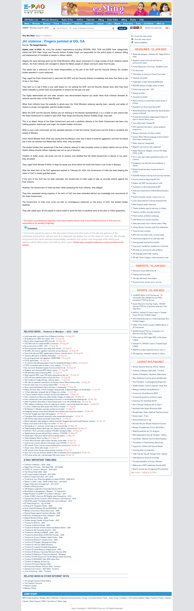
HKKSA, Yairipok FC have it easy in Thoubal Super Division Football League (149, 313)
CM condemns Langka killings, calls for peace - (47, 380)
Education (67, 23)
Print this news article (143, 39)
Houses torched (138, 93)
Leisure (100, 23)
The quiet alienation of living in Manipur (147, 461)
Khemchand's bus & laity (142, 419)
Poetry (161, 598)
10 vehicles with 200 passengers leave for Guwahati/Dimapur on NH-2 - (55, 363)
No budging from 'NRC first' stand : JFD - (44, 338)
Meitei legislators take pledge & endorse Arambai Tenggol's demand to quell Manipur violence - (64, 421)
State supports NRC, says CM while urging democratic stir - (51, 375)
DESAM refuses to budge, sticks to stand (148, 85)
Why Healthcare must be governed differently (150, 378)
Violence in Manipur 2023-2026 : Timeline (148, 370)
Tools (138, 23)
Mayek (117, 23)
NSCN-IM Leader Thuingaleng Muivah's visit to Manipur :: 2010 (48, 501)
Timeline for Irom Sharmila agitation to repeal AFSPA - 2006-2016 (49, 479)
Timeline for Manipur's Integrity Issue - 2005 (41, 539)
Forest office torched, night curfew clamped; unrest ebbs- (50, 440)
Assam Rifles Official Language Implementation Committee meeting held (151, 138)
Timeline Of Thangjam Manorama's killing (40, 542)
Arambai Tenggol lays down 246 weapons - (45, 414)
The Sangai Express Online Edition (37, 580)
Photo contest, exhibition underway (146, 216)
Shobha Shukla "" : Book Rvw (150, 385)
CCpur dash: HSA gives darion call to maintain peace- (49, 435)
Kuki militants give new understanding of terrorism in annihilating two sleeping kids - (60, 399)
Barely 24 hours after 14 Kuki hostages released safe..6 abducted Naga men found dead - (62, 389)
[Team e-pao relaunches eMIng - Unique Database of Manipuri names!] (116, 15)
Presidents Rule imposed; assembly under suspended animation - (53, 416)
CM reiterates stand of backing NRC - (43, 372)
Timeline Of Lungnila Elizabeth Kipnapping (40, 547)
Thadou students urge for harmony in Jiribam (149, 208)
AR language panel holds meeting (145, 253)
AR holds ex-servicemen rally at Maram (148, 250)
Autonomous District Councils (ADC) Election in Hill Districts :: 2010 (50, 498)
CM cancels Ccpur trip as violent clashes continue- (48, 450)
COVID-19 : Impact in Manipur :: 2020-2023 (40, 469)
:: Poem (141, 416)
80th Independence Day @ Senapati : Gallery (150, 435)
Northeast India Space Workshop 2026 (147, 408)
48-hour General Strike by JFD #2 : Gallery (149, 366)
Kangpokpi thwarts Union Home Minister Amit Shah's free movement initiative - (58, 411)
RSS (44, 601)
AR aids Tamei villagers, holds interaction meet (150, 257)
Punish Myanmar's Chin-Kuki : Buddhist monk (150, 66)
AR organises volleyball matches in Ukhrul (149, 353)
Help (73, 608)
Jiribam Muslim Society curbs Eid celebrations (150, 227)
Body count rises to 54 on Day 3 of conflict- (45, 423)
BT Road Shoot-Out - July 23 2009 (37, 503)
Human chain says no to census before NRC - (46, 384)
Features (78, 23)
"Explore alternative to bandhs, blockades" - (45, 355)
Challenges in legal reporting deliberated (148, 81)
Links (109, 23)
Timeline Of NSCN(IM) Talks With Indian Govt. (42, 559)
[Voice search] (113, 28)
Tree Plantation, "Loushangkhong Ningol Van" (150, 382)
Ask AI (122, 28)
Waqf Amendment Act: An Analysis (146, 431)
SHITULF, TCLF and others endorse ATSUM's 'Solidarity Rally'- (53, 431)
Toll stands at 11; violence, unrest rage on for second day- (50, 426)
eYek (141, 19)
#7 (145, 401)
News (26, 23)
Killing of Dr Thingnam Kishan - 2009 (38, 505)
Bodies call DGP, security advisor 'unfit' (147, 183)
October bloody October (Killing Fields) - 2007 (41, 520)
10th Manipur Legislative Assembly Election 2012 (43, 489)
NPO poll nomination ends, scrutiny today (148, 234)
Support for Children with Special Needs (148, 446)
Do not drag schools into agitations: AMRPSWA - (47, 358)
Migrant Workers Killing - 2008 (36, 518)
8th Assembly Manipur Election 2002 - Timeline (42, 566)
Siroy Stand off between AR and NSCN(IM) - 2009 (43, 508)
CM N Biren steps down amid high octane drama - (47, 418)
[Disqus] (75, 287)
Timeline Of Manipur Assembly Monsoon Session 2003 (45, 552)
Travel (56, 23)
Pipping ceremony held (141, 274)
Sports (25, 601)
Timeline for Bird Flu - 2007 (34, 522)
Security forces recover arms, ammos (147, 282)
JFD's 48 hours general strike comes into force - (47, 377)
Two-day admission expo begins (145, 278)
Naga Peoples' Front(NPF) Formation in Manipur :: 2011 (45, 493)
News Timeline (151, 598)
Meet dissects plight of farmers (144, 204)
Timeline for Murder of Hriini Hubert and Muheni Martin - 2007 (47, 527)
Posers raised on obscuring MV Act (146, 179)
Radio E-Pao (67, 19)
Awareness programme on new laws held (148, 238)
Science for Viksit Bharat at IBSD (145, 393)
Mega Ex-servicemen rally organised (147, 147)
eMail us (160, 23)
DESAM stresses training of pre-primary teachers (151, 175)
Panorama (128, 23)
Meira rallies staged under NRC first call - (44, 341)
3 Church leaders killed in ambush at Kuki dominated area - (51, 394)
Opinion (168, 598)
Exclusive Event (95, 598)
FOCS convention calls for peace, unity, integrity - (47, 365)
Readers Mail (45, 598)
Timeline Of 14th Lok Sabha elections (38, 544)
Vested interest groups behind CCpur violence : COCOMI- (50, 433)
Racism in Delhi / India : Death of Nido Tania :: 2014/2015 (45, 481)
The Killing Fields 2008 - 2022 (35, 472)
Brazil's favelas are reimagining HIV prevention (150, 469)
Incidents (123, 598)
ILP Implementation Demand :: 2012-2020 (40, 474)
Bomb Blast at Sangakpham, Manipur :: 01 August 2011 (45, 491)
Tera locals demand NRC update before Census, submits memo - (53, 353)
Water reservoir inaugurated (143, 143)
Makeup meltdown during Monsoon (146, 389)
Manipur (47, 23)
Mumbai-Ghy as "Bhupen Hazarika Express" (149, 423)
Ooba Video (112, 19)
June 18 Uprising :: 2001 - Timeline (37, 571)
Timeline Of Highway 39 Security (36, 561)
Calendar (90, 19)
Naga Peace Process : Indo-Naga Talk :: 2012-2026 (43, 467)
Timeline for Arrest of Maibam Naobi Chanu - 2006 (43, 537)
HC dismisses (138, 70)
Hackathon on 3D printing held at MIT (147, 107)
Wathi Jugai (62, 601)
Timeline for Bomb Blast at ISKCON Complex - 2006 (44, 535)
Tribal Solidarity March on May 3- (41, 438)
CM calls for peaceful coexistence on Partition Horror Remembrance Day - (57, 382)
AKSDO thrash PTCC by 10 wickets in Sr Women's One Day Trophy (148, 332)
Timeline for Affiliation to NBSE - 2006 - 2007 (41, 532)
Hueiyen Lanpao (30, 585)
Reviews (36, 23)
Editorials (55, 598)
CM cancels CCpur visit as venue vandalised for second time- (52, 445)
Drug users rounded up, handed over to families (150, 246)
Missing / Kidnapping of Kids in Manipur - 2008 (42, 515)
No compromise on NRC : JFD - (41, 346)
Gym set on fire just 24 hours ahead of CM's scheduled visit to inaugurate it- (57, 452)
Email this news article (143, 36)
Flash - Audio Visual (111, 598)
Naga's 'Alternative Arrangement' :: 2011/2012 (41, 484)
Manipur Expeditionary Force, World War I (149, 427)
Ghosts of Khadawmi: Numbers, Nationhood (149, 374)
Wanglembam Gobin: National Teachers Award (150, 412)
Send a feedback (141, 42)
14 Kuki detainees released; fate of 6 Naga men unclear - (50, 392)
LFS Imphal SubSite (136, 598)
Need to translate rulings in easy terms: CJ (149, 197)
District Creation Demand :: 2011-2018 (38, 476)
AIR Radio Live (31, 19)
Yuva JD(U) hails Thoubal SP (144, 123)
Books (133, 19)
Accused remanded (140, 97)
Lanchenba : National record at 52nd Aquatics (150, 438)
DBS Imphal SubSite (30, 598)
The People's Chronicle (33, 583)
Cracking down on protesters (143, 450)
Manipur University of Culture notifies (147, 133)
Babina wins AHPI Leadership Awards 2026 (149, 465)
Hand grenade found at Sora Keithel (146, 242)
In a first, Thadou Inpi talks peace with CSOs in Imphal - (50, 406)
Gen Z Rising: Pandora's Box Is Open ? (147, 404)
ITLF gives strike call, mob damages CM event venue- (49, 455)
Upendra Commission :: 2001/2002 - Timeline (41, 569)
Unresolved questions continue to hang (147, 397)
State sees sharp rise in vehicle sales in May (150, 223)
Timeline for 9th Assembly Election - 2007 (40, 530)
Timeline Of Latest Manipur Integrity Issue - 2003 (42, 549)
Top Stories (51, 601)
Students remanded (140, 78)
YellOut (79, 19)
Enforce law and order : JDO (143, 89)
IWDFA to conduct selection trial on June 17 (149, 349)
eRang (101, 19)
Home (38, 35)
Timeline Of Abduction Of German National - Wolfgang (45, 554)
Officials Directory (50, 19)
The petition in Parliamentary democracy (148, 442)
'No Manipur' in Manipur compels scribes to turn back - (49, 409)
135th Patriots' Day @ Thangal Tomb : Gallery (150, 454)
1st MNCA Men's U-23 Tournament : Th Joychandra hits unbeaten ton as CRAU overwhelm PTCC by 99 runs (147, 297)
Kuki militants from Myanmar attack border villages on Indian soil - (54, 397)
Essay (84, 598)
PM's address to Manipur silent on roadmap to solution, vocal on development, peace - (61, 404)
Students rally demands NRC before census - (46, 370)
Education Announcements (70, 598)
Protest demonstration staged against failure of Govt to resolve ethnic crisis (150, 118)
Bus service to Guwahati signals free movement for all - (50, 367)
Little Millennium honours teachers (146, 219)
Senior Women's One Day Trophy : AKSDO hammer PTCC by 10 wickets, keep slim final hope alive (150, 306)
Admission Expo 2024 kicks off (144, 270)
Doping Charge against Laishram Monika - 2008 (42, 513)
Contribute (149, 23)
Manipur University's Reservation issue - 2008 (41, 510)
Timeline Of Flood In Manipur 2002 (37, 564)
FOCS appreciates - (36, 360)
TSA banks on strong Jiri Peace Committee (149, 74)
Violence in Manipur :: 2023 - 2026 (37, 464)
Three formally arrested (141, 231)
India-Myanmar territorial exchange (146, 457)
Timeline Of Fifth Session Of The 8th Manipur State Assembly (47, 556)
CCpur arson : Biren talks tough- (40, 447)
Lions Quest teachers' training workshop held (149, 200)
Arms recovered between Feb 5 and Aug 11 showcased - (50, 387)
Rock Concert (35, 601)
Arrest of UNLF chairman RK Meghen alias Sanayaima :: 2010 (47, 496)
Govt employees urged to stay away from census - (48, 348)
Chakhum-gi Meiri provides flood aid (146, 212)
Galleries (89, 23)
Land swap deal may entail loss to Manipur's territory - (49, 336)
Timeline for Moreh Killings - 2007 (37, 525)
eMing (124, 19)
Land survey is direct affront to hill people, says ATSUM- (50, 443)
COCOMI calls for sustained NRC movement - (46, 343)
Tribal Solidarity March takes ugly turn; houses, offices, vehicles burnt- (55, 428)
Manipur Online (30, 588)
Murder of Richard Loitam (34, 486)
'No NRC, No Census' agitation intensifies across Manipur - (51, 351)
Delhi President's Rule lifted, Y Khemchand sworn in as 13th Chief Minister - (57, 401)
